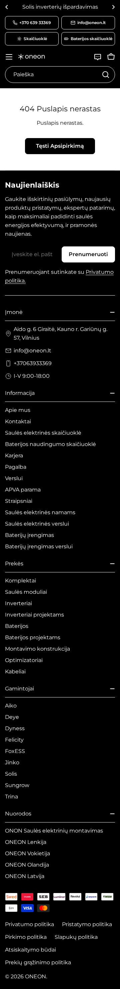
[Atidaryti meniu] (9, 57)
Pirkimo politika (26, 937)
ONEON (35, 976)
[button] (6, 7)
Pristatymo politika (87, 924)
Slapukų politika (76, 937)
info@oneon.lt (32, 350)
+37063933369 (33, 363)
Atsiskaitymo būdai (30, 950)
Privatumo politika (29, 924)
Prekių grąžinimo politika (38, 962)
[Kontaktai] (98, 57)
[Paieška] (106, 75)
